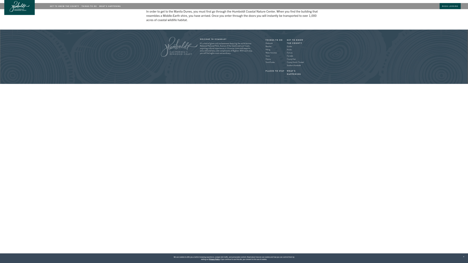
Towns (268, 56)
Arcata (289, 49)
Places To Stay (275, 71)
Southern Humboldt (294, 65)
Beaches (268, 46)
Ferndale (290, 56)
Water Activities (271, 52)
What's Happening (110, 6)
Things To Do (89, 6)
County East (291, 59)
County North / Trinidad (295, 62)
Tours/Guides (270, 62)
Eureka (289, 46)
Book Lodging (450, 6)
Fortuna (289, 52)
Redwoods (269, 43)
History (268, 59)
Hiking (268, 49)
